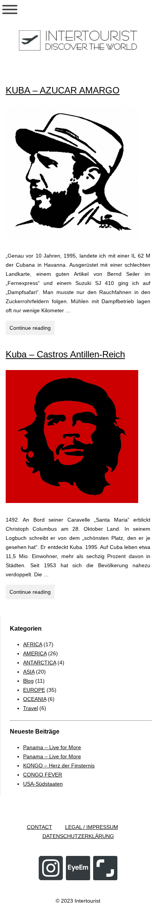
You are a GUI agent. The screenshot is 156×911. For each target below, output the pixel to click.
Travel (30, 708)
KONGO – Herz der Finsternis (59, 765)
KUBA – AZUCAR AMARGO (63, 90)
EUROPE (34, 690)
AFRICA (32, 644)
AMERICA (35, 653)
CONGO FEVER (42, 775)
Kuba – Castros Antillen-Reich (65, 354)
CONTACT (39, 827)
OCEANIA (34, 699)
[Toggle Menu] (9, 9)
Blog (28, 681)
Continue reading (32, 329)
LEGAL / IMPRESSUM (91, 827)
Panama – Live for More (52, 747)
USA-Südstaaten (43, 784)
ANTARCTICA (39, 663)
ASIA (28, 672)
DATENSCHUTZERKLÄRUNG (78, 836)
